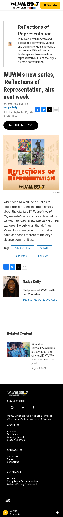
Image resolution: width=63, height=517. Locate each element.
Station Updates (16, 440)
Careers (11, 459)
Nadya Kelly (10, 107)
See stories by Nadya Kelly (40, 299)
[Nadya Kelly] (11, 286)
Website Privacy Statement (22, 484)
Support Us (13, 462)
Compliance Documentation (22, 481)
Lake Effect (21, 256)
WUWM (44, 248)
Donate (52, 5)
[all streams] (58, 512)
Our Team (12, 434)
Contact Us (13, 456)
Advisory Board (15, 437)
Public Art (42, 256)
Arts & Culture (23, 248)
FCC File (11, 478)
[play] (5, 512)
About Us (12, 431)
